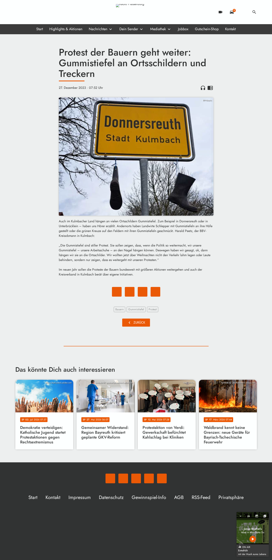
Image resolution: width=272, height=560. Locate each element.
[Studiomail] (43, 12)
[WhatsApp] (19, 12)
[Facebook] (27, 12)
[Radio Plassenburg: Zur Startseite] (136, 12)
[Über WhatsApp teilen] (142, 292)
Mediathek (158, 29)
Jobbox (183, 29)
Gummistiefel (136, 309)
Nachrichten (98, 29)
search (254, 12)
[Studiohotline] (52, 12)
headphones (203, 88)
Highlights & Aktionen (65, 29)
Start (39, 29)
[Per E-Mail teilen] (155, 292)
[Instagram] (35, 12)
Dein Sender (128, 29)
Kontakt (230, 29)
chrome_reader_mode (210, 88)
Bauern (119, 309)
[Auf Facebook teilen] (117, 292)
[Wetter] (243, 12)
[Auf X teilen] (129, 292)
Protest (153, 309)
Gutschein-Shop (207, 29)
